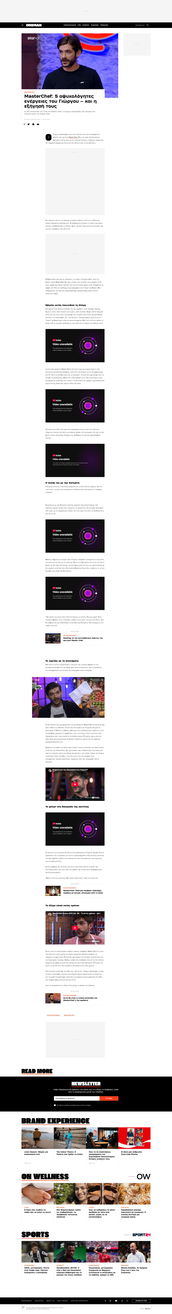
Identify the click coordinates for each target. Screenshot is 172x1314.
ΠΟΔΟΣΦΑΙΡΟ (29, 1265)
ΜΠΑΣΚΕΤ (60, 1265)
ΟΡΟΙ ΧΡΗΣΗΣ (62, 1300)
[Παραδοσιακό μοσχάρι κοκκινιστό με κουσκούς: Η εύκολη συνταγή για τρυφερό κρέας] (134, 1194)
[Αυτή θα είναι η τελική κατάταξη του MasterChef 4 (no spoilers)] (53, 998)
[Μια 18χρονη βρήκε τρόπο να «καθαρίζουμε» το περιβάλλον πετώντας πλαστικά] (70, 1194)
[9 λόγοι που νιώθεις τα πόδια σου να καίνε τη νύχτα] (38, 1194)
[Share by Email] (38, 124)
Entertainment (70, 25)
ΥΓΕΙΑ (26, 1207)
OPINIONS (125, 1265)
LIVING (91, 1207)
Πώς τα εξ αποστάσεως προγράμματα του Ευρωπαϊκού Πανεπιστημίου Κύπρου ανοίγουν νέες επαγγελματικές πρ (102, 1156)
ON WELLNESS (45, 1177)
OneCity (86, 25)
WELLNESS (61, 1207)
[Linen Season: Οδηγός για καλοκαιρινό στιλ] (38, 1138)
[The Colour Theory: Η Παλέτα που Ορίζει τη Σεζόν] (70, 1138)
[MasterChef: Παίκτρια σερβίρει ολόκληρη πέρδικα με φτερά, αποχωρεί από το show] (53, 891)
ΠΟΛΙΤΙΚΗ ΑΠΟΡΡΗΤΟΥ (79, 1300)
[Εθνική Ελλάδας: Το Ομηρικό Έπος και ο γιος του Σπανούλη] (134, 1251)
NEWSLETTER (141, 1300)
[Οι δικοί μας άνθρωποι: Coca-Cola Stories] (134, 1138)
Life (79, 25)
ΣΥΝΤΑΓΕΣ (125, 1207)
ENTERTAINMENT (69, 635)
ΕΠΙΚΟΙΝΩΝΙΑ (27, 1300)
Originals (95, 25)
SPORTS (35, 1235)
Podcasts (104, 25)
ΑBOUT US (50, 1300)
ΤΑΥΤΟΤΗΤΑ (39, 1300)
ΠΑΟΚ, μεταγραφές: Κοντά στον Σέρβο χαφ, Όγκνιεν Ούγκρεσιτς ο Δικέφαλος (36, 1270)
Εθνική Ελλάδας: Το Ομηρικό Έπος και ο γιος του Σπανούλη (134, 1270)
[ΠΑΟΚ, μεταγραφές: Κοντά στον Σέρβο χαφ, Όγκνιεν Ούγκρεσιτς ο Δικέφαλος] (38, 1251)
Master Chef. (73, 137)
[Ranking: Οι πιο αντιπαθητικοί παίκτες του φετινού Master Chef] (53, 638)
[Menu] (22, 25)
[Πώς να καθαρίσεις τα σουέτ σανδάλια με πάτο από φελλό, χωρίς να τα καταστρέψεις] (102, 1194)
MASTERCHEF (29, 92)
